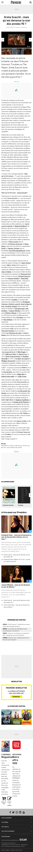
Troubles (15, 300)
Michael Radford (21, 226)
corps (8, 447)
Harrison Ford (26, 274)
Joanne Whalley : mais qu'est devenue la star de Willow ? (15, 586)
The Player (20, 317)
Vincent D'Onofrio (7, 331)
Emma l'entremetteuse (12, 356)
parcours (3, 447)
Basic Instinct (26, 263)
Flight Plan (21, 374)
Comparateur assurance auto (8, 843)
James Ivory (23, 354)
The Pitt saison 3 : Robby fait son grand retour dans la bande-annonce (16, 625)
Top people (5, 827)
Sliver (9, 265)
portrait (11, 445)
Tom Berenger (19, 309)
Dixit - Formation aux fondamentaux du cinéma (12, 846)
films (20, 445)
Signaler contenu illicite (16, 850)
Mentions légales (5, 850)
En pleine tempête (11, 306)
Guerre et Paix (21, 421)
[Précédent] (2, 40)
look (16, 447)
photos (20, 447)
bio (29, 445)
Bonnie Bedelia (13, 278)
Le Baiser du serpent (22, 359)
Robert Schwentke (7, 376)
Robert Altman (11, 313)
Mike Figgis (21, 352)
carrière (25, 445)
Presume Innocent (8, 505)
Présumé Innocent (24, 276)
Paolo (3, 248)
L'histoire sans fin (14, 304)
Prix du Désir (7, 372)
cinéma (16, 445)
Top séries (4, 822)
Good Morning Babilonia (17, 251)
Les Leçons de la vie (8, 352)
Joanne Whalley (15, 311)
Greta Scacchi (22, 193)
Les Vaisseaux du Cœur (14, 333)
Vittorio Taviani (13, 248)
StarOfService (24, 844)
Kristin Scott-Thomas (21, 402)
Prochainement (6, 818)
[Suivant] (30, 40)
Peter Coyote (13, 242)
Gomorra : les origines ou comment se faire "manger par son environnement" (16, 634)
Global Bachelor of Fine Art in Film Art (10, 844)
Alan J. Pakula (6, 272)
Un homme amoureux (15, 244)
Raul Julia (24, 278)
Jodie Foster (22, 376)
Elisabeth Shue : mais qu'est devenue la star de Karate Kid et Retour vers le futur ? (16, 537)
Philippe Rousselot (8, 361)
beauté (12, 447)
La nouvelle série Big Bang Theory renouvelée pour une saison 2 (15, 630)
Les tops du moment (7, 831)
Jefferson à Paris (10, 354)
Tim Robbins (8, 320)
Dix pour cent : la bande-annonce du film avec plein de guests (16, 638)
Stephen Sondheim (22, 400)
